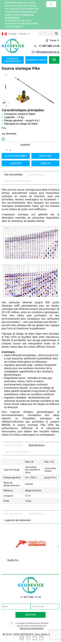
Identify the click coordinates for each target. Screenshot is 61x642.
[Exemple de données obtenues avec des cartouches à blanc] (30, 280)
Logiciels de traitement (17, 181)
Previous (5, 74)
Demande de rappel (36, 60)
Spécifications (36, 174)
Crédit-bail (45, 156)
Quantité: (25, 144)
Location (15, 163)
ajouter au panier (16, 156)
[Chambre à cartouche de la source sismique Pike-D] (6, 87)
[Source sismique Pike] (34, 90)
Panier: (54, 40)
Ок (51, 4)
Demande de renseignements (12, 60)
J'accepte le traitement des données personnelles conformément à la (31, 626)
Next (6, 106)
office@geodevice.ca (47, 51)
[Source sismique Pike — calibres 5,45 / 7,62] (6, 101)
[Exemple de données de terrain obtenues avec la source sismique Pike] (30, 242)
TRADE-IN (45, 163)
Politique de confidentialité (31, 628)
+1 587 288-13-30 (48, 46)
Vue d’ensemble (13, 174)
